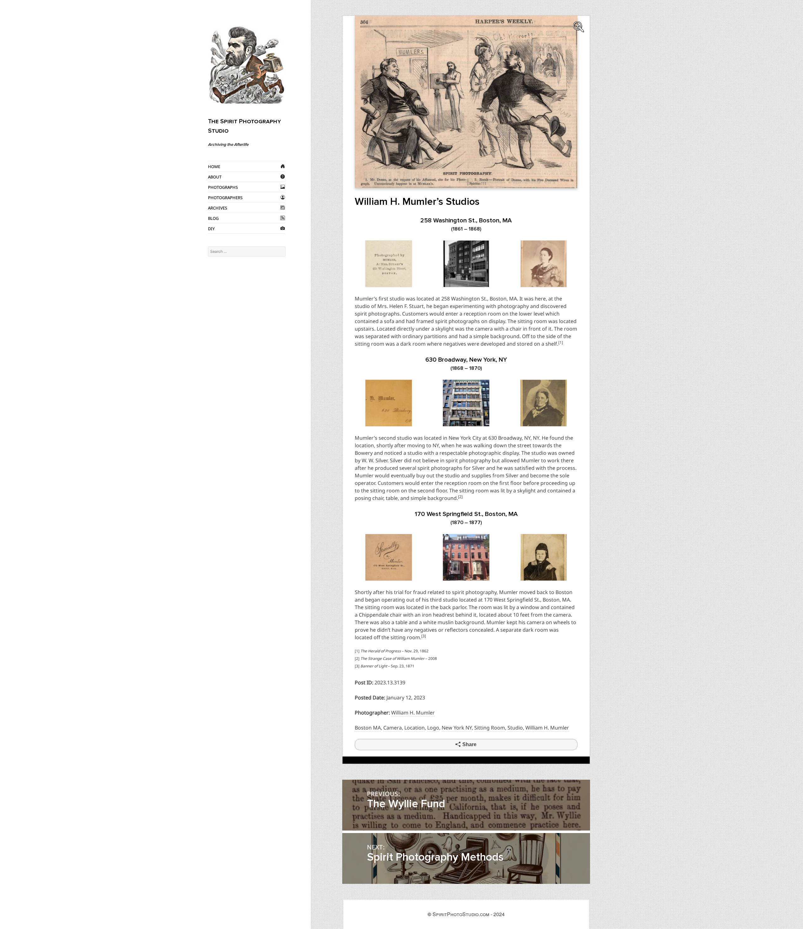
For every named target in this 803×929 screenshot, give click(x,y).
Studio (515, 727)
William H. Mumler (413, 712)
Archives (217, 207)
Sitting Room (489, 727)
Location (414, 727)
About (214, 176)
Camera (392, 727)
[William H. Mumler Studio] (466, 101)
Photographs (223, 186)
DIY (211, 228)
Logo (433, 727)
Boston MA (368, 727)
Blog (213, 218)
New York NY (457, 727)
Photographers (225, 197)
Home (214, 166)
